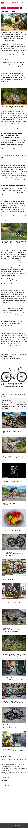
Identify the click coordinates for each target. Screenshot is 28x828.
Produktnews (16, 8)
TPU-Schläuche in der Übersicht (13, 529)
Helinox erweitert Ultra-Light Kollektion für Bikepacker (11, 629)
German (16, 2)
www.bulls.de (4, 362)
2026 (11, 394)
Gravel (19, 394)
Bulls (13, 394)
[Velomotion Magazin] (3, 3)
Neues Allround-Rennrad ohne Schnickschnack (12, 431)
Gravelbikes (4, 8)
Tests (21, 8)
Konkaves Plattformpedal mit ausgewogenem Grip (12, 726)
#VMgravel (7, 394)
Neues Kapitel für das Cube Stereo (13, 678)
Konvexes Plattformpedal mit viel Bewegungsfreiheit (13, 554)
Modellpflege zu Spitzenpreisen (13, 702)
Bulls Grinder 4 (12, 763)
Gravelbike (23, 394)
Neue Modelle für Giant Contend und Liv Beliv (14, 602)
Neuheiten (3, 396)
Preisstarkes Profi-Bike (10, 504)
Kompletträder (9, 8)
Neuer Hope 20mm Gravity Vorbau (13, 481)
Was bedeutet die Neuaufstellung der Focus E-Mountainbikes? (14, 456)
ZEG (6, 396)
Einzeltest (16, 394)
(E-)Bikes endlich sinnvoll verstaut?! (13, 750)
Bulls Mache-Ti (10, 766)
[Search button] (6, 2)
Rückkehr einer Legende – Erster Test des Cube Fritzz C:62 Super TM (14, 654)
